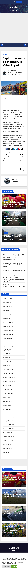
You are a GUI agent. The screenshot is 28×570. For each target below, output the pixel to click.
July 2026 (5, 302)
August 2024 (6, 393)
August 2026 (6, 298)
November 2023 (7, 428)
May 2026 (5, 310)
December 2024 (7, 377)
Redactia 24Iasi (17, 206)
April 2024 (5, 409)
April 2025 (5, 361)
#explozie (10, 74)
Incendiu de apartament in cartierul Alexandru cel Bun (8, 157)
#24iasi (20, 72)
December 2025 (7, 330)
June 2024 (5, 401)
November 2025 (7, 334)
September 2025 (7, 342)
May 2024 (5, 405)
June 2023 (5, 448)
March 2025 (6, 365)
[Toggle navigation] (13, 44)
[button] (22, 44)
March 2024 (6, 413)
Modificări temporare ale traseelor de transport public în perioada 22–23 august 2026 (14, 286)
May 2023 (5, 452)
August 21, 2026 (9, 532)
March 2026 (6, 318)
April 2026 (5, 314)
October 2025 (6, 338)
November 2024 (7, 381)
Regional (6, 492)
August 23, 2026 (9, 482)
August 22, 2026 (9, 515)
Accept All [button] (14, 566)
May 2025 (5, 357)
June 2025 (5, 354)
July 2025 (5, 350)
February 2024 (7, 417)
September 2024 (7, 389)
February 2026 (7, 322)
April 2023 (5, 456)
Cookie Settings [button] (6, 566)
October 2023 (6, 432)
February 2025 (7, 369)
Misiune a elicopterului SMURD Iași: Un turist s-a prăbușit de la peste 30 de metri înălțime (14, 265)
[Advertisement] (14, 28)
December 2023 (7, 425)
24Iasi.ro (14, 7)
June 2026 (5, 306)
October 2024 (6, 385)
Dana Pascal (13, 70)
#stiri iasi (14, 76)
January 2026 (6, 326)
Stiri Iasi (5, 54)
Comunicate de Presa (8, 526)
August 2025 (6, 346)
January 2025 (6, 373)
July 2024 (5, 397)
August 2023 (6, 440)
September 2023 (7, 436)
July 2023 (5, 444)
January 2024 (6, 421)
